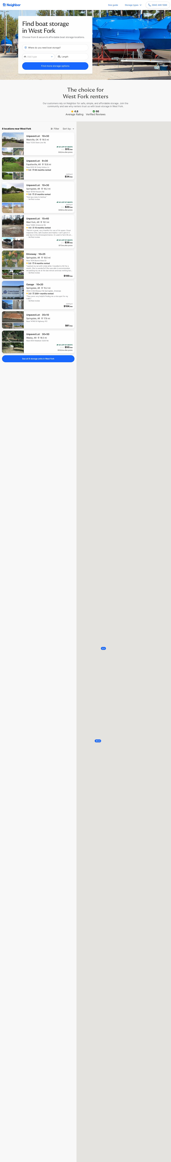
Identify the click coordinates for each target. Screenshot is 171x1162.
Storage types (131, 5)
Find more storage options (55, 66)
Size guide (113, 5)
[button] (38, 56)
